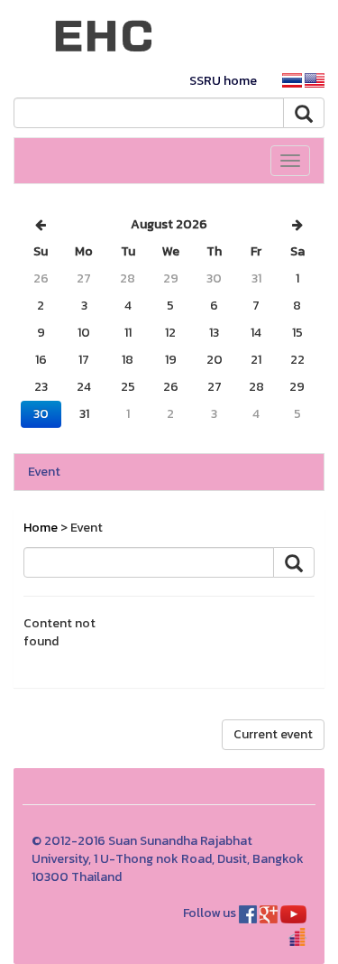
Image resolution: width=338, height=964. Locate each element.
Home (40, 527)
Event (44, 471)
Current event (273, 734)
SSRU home (223, 80)
